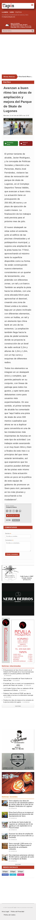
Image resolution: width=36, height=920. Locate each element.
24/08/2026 (13, 830)
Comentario (9, 540)
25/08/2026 (13, 808)
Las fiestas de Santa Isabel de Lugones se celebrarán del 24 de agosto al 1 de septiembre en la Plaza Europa (21, 824)
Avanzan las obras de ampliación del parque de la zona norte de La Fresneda (21, 835)
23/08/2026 (13, 851)
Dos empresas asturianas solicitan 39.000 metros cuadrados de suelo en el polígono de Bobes (21, 857)
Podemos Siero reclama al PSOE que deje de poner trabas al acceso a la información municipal (18, 695)
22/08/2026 (13, 861)
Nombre (8, 534)
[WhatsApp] (7, 511)
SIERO (12, 12)
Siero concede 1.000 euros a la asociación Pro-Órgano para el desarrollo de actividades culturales (20, 846)
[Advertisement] (18, 54)
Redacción (16, 520)
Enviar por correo (13, 515)
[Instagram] (17, 511)
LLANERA (5, 12)
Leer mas (18, 706)
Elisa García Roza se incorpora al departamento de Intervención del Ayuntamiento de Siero (26, 76)
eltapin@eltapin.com (9, 17)
